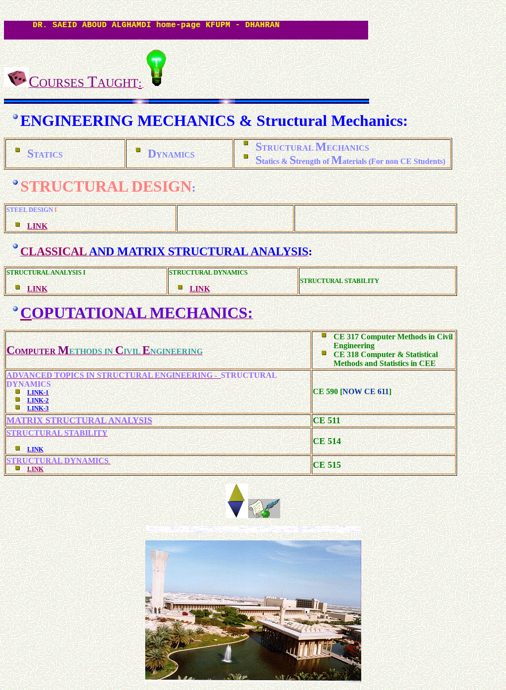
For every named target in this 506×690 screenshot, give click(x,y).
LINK (37, 226)
